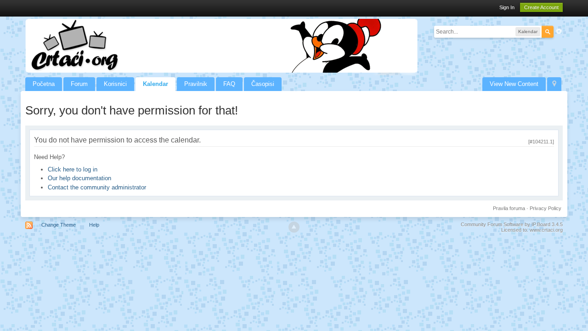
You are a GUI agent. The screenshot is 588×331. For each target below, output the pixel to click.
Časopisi (262, 83)
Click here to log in (72, 169)
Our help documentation (79, 178)
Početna (44, 83)
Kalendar (155, 83)
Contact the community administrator (97, 187)
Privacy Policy (545, 208)
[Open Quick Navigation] (554, 84)
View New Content (514, 83)
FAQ (229, 83)
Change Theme (58, 225)
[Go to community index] (221, 45)
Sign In (506, 7)
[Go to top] (294, 227)
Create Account (541, 7)
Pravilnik (195, 83)
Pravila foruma (509, 208)
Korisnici (115, 83)
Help (94, 225)
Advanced (559, 31)
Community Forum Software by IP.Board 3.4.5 (512, 224)
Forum (79, 83)
